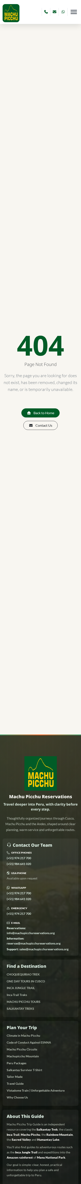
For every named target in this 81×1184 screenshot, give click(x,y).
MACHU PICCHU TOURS (23, 1002)
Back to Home (43, 413)
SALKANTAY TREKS (20, 1008)
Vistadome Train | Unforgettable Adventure (36, 1090)
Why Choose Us (17, 1097)
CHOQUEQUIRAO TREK (23, 974)
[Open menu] (73, 11)
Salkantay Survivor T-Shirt (24, 1070)
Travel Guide (15, 1083)
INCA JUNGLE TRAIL (21, 988)
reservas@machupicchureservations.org (33, 941)
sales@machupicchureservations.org (37, 949)
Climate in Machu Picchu (23, 1035)
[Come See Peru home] (11, 13)
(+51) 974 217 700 (19, 858)
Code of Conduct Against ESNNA (29, 1042)
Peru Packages (16, 1063)
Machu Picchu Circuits (22, 1049)
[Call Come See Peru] (46, 12)
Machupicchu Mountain (23, 1056)
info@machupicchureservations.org (31, 930)
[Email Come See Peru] (54, 12)
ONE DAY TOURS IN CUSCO (26, 981)
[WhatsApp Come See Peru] (63, 12)
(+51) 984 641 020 (19, 864)
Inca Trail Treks (17, 995)
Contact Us (43, 425)
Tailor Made (14, 1076)
